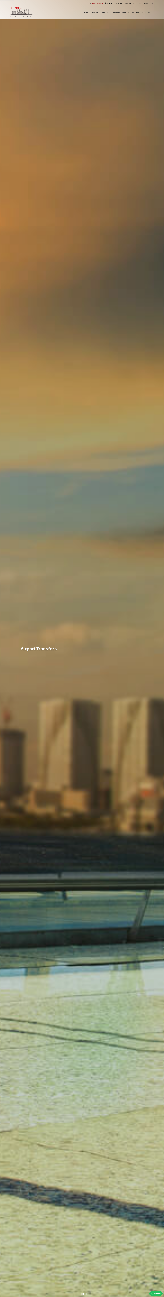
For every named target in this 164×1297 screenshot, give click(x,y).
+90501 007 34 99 (114, 3)
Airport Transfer (35, 672)
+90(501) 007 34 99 (66, 672)
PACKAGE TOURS (119, 12)
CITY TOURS (95, 12)
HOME (86, 12)
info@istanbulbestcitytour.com (140, 3)
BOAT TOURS (106, 12)
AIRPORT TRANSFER (135, 12)
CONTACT (148, 12)
